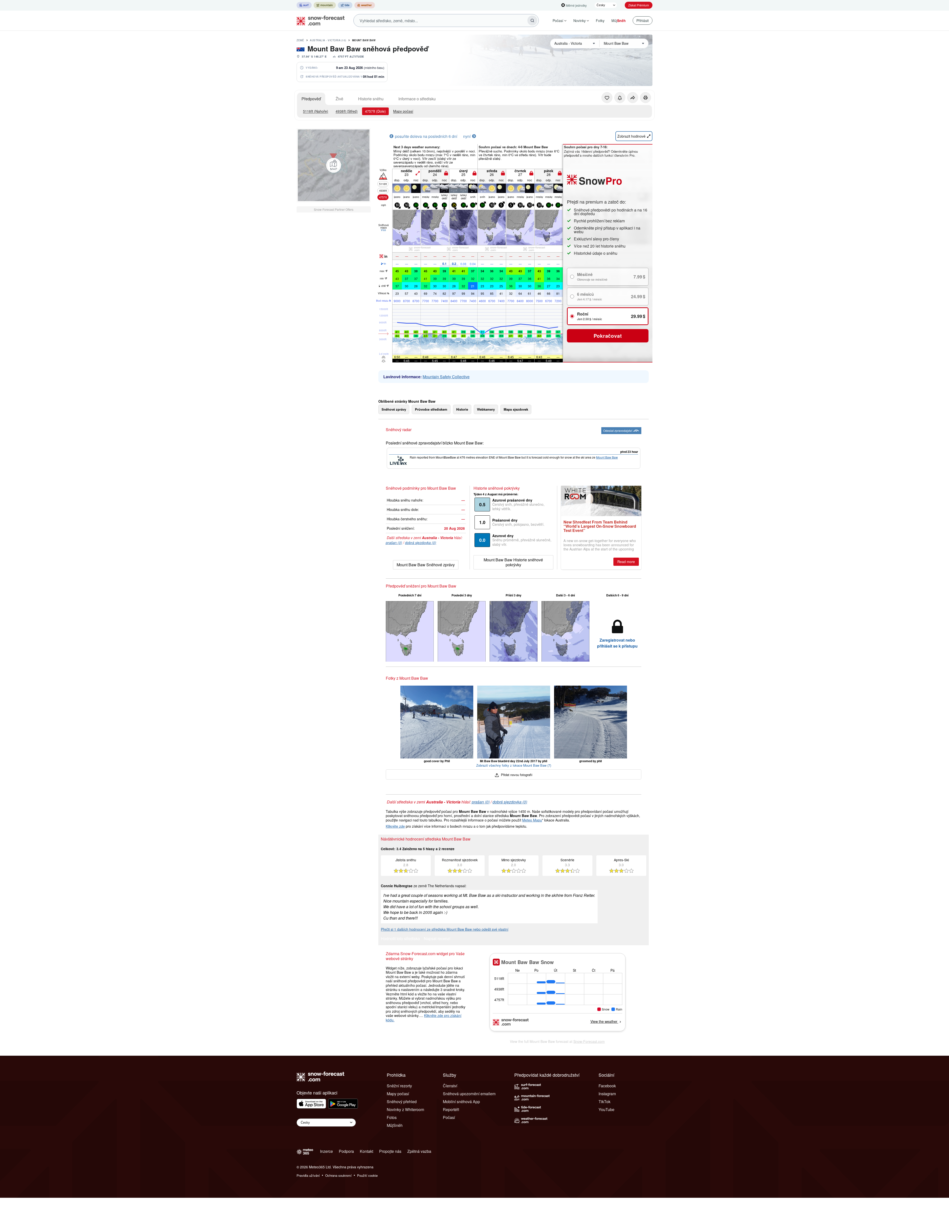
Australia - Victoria (328, 40)
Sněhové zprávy (394, 409)
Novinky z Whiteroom (405, 1109)
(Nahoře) (315, 111)
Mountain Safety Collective (446, 376)
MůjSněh (395, 1125)
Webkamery (486, 409)
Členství (450, 1086)
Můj (618, 20)
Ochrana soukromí (338, 1175)
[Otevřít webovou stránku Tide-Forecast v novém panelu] (345, 5)
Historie (462, 409)
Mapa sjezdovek (516, 409)
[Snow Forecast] (319, 20)
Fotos (392, 1117)
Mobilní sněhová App (461, 1101)
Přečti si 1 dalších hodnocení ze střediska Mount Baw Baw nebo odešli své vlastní (444, 929)
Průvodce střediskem (431, 409)
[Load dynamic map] (333, 165)
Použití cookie (367, 1175)
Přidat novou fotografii (516, 774)
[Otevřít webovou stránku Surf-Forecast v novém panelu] (304, 5)
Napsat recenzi (437, 939)
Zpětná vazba (419, 1151)
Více (383, 230)
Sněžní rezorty (399, 1086)
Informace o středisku (417, 99)
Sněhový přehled (402, 1101)
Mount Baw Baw (364, 40)
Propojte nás (390, 1151)
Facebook (607, 1086)
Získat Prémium (638, 5)
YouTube (606, 1109)
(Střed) (347, 111)
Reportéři (451, 1109)
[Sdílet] (632, 97)
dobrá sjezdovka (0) (420, 542)
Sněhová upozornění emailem (469, 1093)
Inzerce (326, 1151)
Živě (339, 99)
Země (300, 40)
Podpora (346, 1151)
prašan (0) (394, 542)
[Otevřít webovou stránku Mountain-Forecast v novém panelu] (325, 5)
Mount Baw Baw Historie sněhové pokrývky (513, 562)
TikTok (604, 1101)
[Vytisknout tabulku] (645, 97)
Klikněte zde (395, 826)
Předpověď (311, 99)
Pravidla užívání (308, 1175)
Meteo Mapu (532, 820)
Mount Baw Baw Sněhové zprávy (426, 565)
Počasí (558, 20)
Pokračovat (608, 335)
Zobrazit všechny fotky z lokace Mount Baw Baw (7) (513, 765)
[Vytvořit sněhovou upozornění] (619, 97)
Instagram (607, 1093)
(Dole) (375, 111)
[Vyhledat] (532, 20)
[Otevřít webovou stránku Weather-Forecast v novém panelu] (364, 5)
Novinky (579, 20)
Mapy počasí (403, 111)
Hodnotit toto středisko (400, 939)
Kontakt (366, 1151)
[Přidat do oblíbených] (607, 97)
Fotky (600, 20)
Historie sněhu (371, 99)
